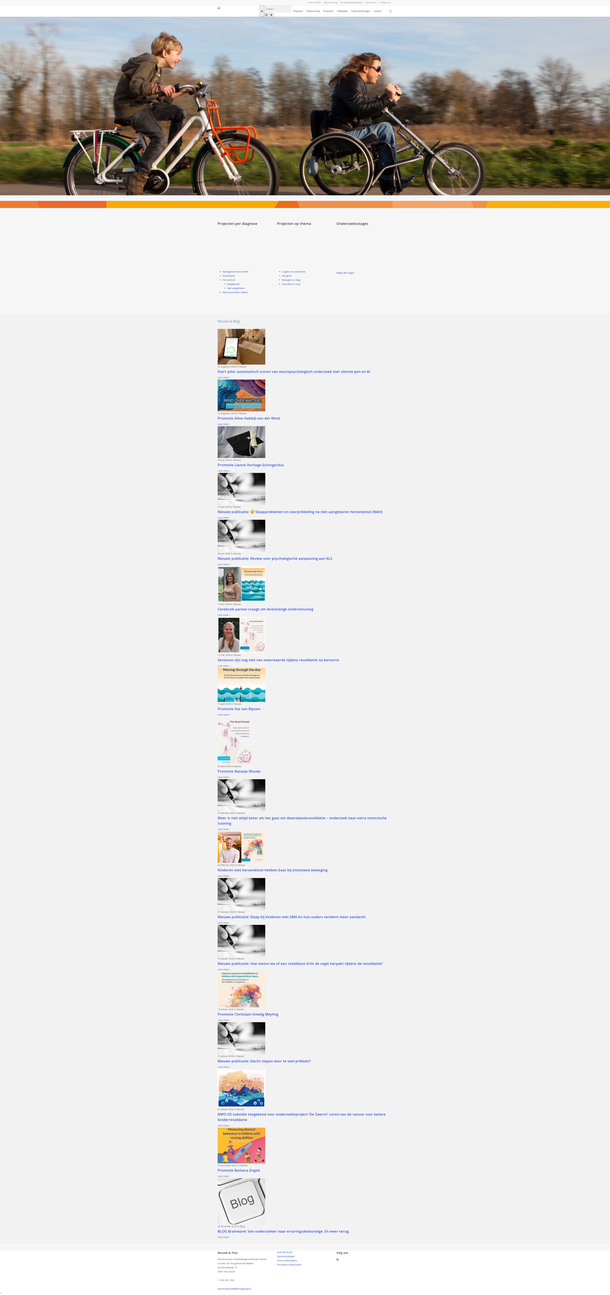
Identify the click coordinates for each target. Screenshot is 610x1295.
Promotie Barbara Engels (239, 1170)
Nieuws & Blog (229, 321)
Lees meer (223, 377)
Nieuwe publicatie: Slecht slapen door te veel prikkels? (264, 1061)
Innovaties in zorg (291, 284)
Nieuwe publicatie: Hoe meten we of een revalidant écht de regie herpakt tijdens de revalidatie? (300, 963)
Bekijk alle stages (345, 272)
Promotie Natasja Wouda (239, 771)
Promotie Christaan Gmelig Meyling (248, 1014)
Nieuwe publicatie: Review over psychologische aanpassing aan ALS (275, 558)
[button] (305, 1293)
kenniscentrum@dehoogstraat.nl (234, 1288)
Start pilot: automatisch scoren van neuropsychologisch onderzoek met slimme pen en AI (294, 371)
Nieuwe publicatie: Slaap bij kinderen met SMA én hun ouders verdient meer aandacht (292, 916)
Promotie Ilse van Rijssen (239, 708)
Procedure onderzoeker (289, 1264)
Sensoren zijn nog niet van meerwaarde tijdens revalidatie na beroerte (278, 659)
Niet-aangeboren (236, 288)
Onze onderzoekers (287, 1260)
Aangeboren (233, 284)
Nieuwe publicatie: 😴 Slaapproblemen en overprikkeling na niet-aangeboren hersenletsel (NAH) (300, 511)
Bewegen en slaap (291, 279)
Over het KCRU (284, 1252)
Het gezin (286, 275)
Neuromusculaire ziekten (235, 292)
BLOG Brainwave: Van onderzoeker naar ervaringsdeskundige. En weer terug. (283, 1231)
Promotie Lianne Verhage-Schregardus (251, 464)
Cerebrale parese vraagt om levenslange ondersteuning (265, 609)
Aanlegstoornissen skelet (235, 271)
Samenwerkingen (286, 1256)
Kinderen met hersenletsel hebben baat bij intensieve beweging (273, 870)
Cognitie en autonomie (293, 271)
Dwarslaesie (228, 275)
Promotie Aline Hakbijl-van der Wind (249, 418)
